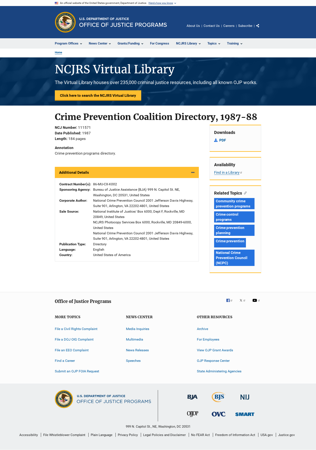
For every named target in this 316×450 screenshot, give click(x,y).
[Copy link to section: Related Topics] (244, 192)
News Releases (137, 350)
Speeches (133, 361)
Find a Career (65, 361)
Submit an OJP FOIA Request (77, 371)
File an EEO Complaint (72, 350)
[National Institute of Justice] (245, 400)
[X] (244, 303)
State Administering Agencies (219, 371)
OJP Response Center (213, 361)
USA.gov (267, 435)
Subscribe (245, 26)
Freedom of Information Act (235, 435)
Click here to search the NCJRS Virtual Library (98, 95)
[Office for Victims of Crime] (218, 417)
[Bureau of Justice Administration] (192, 400)
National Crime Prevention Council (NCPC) (231, 257)
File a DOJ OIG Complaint (74, 339)
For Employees (208, 339)
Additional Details (74, 172)
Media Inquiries (137, 329)
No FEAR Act (200, 435)
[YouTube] (257, 303)
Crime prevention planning (230, 230)
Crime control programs (227, 217)
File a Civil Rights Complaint (76, 329)
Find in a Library (226, 172)
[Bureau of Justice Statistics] (219, 403)
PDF (222, 140)
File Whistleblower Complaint (64, 435)
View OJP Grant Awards (215, 350)
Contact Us (212, 26)
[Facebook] (231, 303)
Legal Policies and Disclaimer (164, 435)
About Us (193, 26)
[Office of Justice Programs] (65, 22)
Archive (202, 329)
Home (58, 52)
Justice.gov (286, 435)
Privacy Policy (128, 435)
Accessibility (28, 435)
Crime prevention (230, 241)
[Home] (123, 22)
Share (261, 29)
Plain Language (101, 435)
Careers (229, 26)
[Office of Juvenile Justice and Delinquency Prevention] (192, 417)
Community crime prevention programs (233, 203)
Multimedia (134, 339)
